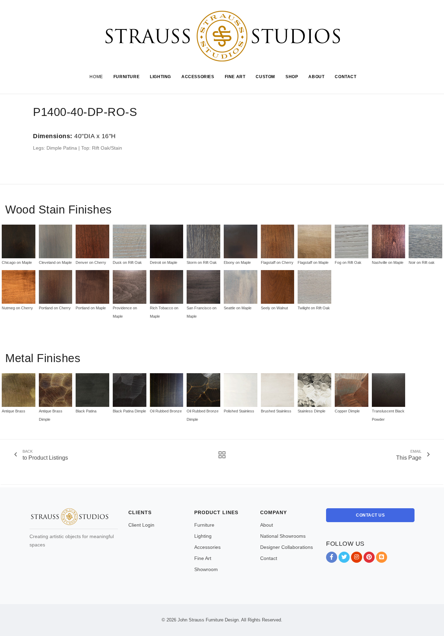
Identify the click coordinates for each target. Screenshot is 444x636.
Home (96, 76)
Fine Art (202, 558)
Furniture (204, 525)
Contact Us (370, 515)
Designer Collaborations (286, 547)
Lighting (203, 536)
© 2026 (169, 619)
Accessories (207, 547)
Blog (381, 557)
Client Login (141, 525)
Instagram (356, 557)
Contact (268, 558)
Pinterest (369, 557)
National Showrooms (283, 536)
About (266, 525)
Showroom (206, 569)
